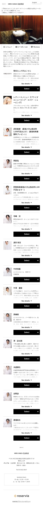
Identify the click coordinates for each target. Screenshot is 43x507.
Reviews (37, 47)
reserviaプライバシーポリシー (21, 501)
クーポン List (23, 47)
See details (26, 84)
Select (26, 89)
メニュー (9, 47)
